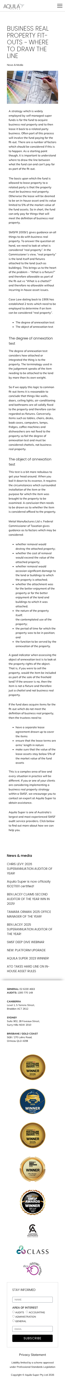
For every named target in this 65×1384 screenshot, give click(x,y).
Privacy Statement (32, 1355)
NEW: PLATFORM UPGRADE (26, 950)
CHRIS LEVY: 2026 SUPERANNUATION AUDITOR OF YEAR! (29, 868)
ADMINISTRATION (25, 1316)
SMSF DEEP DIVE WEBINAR (25, 942)
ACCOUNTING (37, 1312)
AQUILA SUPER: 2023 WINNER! (28, 958)
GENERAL (20, 1321)
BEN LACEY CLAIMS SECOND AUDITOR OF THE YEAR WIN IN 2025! (28, 899)
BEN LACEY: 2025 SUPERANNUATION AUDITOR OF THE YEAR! (29, 929)
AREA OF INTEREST (25, 1307)
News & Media (15, 64)
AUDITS (19, 1312)
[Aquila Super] (14, 7)
